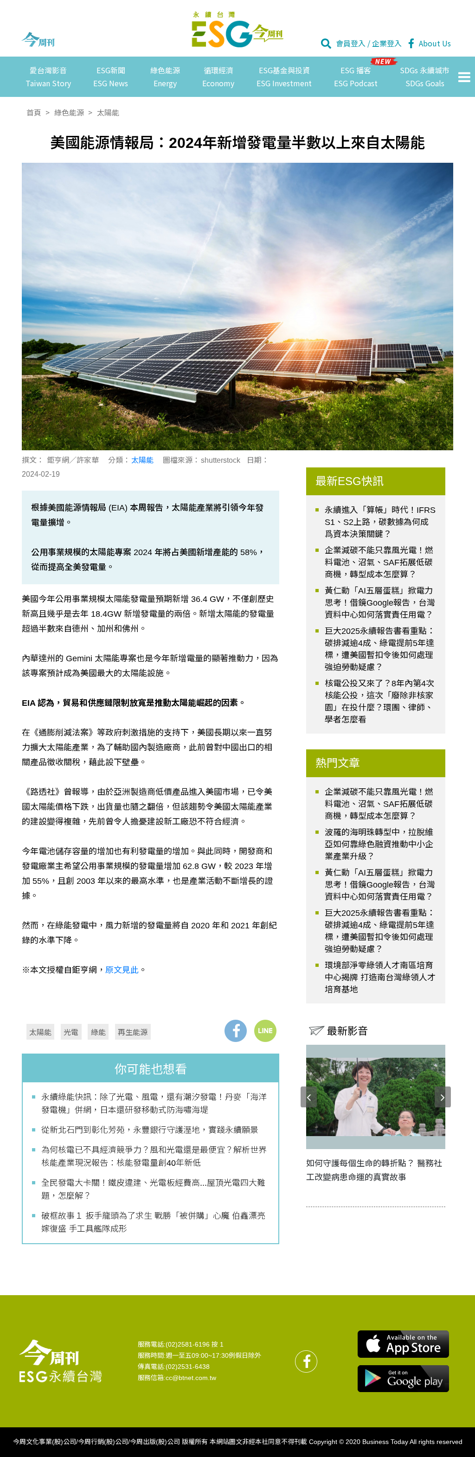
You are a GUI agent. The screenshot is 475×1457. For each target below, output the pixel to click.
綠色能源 (165, 76)
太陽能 (108, 112)
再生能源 (133, 1031)
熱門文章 (337, 763)
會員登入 (351, 43)
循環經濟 (218, 76)
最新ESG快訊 (349, 481)
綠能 (98, 1031)
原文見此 (122, 970)
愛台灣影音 (48, 76)
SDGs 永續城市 (424, 76)
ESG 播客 (356, 76)
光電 (71, 1031)
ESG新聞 (110, 76)
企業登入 (387, 43)
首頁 (33, 112)
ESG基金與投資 (284, 76)
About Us (435, 43)
